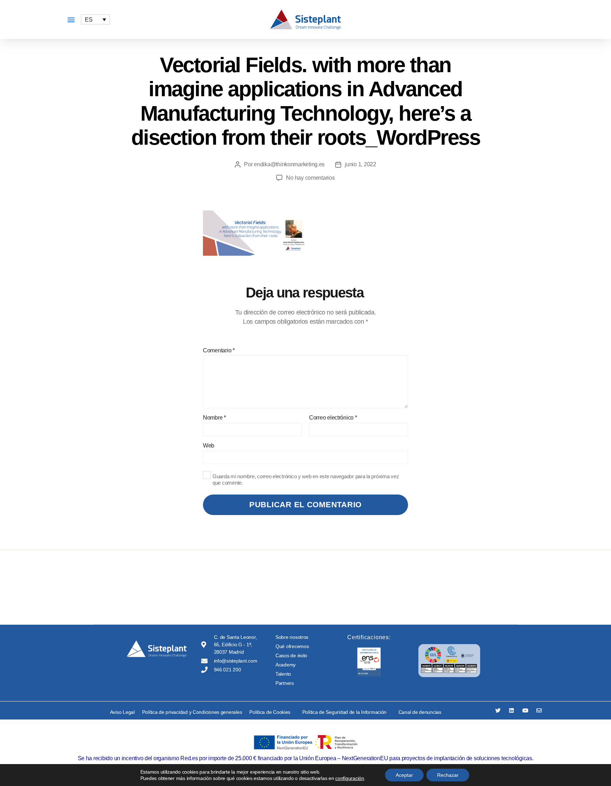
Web (208, 446)
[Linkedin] (511, 710)
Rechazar (448, 775)
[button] (71, 19)
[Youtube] (525, 710)
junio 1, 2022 (360, 164)
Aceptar (404, 775)
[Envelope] (539, 710)
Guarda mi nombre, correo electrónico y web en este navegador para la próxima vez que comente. (306, 479)
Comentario (219, 350)
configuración (349, 778)
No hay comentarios (310, 178)
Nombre (214, 418)
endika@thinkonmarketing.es (289, 164)
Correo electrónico (333, 418)
